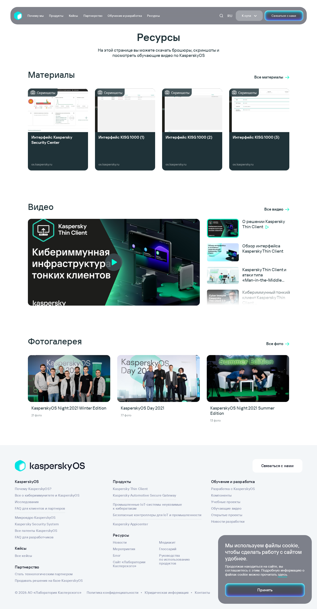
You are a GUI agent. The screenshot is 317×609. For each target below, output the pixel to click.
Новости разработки (227, 521)
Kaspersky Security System (37, 524)
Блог (117, 555)
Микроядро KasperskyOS (35, 517)
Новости (120, 542)
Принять (265, 589)
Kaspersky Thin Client (130, 489)
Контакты (202, 592)
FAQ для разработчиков (34, 537)
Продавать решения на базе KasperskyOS (49, 580)
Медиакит (167, 542)
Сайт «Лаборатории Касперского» (129, 564)
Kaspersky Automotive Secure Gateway (144, 495)
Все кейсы (23, 556)
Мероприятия (124, 549)
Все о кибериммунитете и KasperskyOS (47, 495)
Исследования (27, 502)
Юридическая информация (167, 592)
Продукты (56, 16)
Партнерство (93, 16)
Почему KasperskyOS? (33, 489)
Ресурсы (153, 16)
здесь (282, 574)
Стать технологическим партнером (44, 574)
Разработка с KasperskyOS (233, 489)
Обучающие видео (226, 508)
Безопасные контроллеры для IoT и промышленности (157, 515)
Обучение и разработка (125, 16)
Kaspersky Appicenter (130, 524)
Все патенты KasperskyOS (36, 530)
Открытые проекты (226, 515)
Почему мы (35, 16)
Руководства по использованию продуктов (174, 559)
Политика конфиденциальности (113, 592)
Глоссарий (167, 549)
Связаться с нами (283, 16)
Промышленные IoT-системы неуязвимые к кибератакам (147, 506)
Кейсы (73, 16)
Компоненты (221, 495)
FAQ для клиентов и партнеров (40, 508)
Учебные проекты (226, 502)
